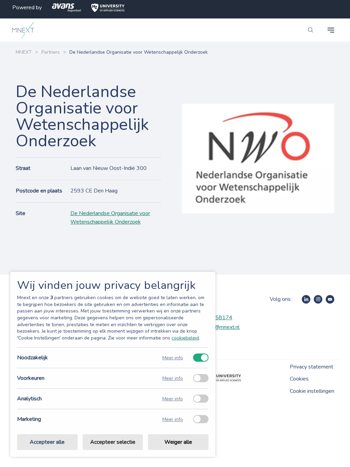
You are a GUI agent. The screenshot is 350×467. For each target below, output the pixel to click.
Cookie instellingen (312, 391)
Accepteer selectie (112, 442)
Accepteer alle (47, 442)
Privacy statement (311, 367)
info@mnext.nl (223, 327)
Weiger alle (178, 442)
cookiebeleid (185, 338)
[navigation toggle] (331, 30)
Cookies (299, 379)
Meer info (172, 358)
